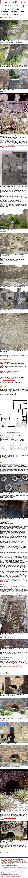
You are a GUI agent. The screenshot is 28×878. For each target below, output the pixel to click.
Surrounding (12, 5)
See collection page (5, 143)
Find (18, 5)
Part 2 (10, 17)
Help (21, 5)
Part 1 (6, 17)
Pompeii (7, 5)
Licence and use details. (10, 146)
